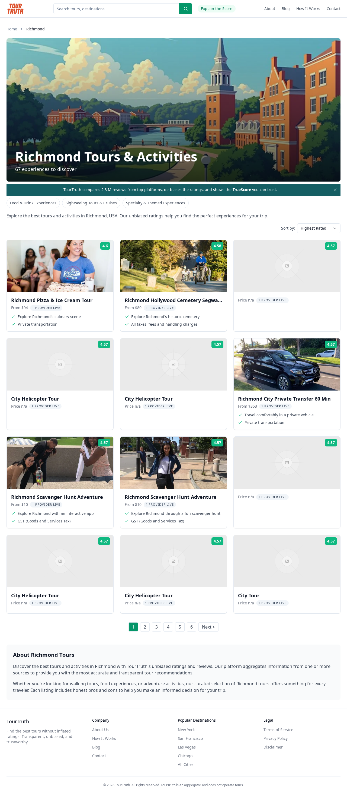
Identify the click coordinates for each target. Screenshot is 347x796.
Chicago (185, 755)
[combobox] (318, 228)
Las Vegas (187, 747)
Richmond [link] (35, 28)
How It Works (308, 8)
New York (186, 729)
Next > (208, 627)
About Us (100, 729)
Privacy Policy (276, 738)
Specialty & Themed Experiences (155, 202)
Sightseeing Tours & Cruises (91, 202)
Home (12, 28)
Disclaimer (273, 747)
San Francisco (190, 738)
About (269, 8)
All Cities (186, 764)
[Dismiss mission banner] (335, 189)
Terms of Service (278, 729)
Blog (286, 8)
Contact (333, 8)
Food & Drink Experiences (33, 202)
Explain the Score (216, 8)
